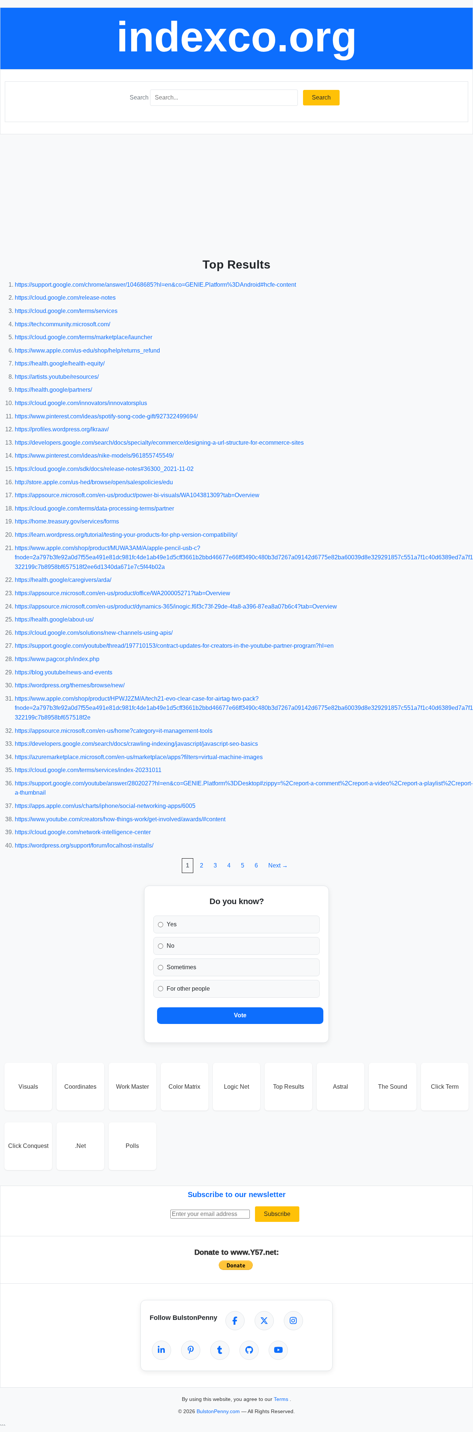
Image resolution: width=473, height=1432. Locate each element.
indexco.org (236, 36)
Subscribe (277, 1214)
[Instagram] (293, 1320)
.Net (80, 1146)
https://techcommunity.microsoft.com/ (62, 324)
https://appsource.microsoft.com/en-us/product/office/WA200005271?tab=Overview (122, 593)
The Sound (392, 1087)
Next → (278, 865)
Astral (340, 1087)
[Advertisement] (236, 193)
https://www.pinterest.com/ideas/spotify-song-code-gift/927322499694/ (106, 416)
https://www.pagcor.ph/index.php (57, 659)
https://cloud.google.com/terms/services (66, 311)
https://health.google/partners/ (53, 390)
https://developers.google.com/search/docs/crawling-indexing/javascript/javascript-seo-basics (136, 744)
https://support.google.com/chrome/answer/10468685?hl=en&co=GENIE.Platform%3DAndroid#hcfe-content (155, 285)
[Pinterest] (190, 1350)
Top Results (288, 1087)
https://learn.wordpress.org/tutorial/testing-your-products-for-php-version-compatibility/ (126, 535)
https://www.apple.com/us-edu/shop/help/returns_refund (87, 350)
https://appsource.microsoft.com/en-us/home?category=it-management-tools (113, 731)
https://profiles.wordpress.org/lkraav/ (62, 429)
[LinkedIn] (161, 1350)
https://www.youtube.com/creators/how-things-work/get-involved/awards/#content (120, 819)
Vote (240, 1015)
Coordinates (80, 1087)
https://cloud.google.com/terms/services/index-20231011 (88, 770)
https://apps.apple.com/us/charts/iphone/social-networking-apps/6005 (105, 806)
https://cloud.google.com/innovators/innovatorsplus (81, 403)
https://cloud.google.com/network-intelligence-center (83, 832)
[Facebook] (235, 1320)
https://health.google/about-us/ (54, 619)
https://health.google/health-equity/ (60, 363)
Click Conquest (28, 1146)
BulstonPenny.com (219, 1411)
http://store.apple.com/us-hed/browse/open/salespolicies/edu (94, 482)
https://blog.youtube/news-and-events (63, 672)
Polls (132, 1146)
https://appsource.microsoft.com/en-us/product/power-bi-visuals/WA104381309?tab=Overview (137, 495)
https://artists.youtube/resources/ (57, 377)
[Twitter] (264, 1320)
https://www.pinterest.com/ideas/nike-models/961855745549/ (94, 455)
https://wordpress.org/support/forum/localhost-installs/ (84, 845)
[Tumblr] (219, 1350)
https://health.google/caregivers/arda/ (63, 580)
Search (139, 97)
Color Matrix (184, 1087)
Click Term (445, 1087)
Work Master (132, 1087)
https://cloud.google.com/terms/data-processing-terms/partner (94, 508)
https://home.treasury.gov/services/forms (67, 521)
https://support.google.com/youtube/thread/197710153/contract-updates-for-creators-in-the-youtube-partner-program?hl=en (174, 646)
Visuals (28, 1087)
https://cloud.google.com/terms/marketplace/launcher (83, 337)
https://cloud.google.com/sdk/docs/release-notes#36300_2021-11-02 (104, 469)
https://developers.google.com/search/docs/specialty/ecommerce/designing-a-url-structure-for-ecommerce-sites (159, 442)
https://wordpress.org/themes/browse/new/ (70, 685)
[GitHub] (249, 1350)
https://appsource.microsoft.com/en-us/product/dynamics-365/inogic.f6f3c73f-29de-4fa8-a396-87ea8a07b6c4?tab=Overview (176, 606)
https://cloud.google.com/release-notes (65, 297)
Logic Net (236, 1087)
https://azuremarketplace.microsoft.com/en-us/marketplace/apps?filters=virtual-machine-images (139, 757)
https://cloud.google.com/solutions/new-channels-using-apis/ (94, 633)
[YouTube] (278, 1350)
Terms (282, 1399)
